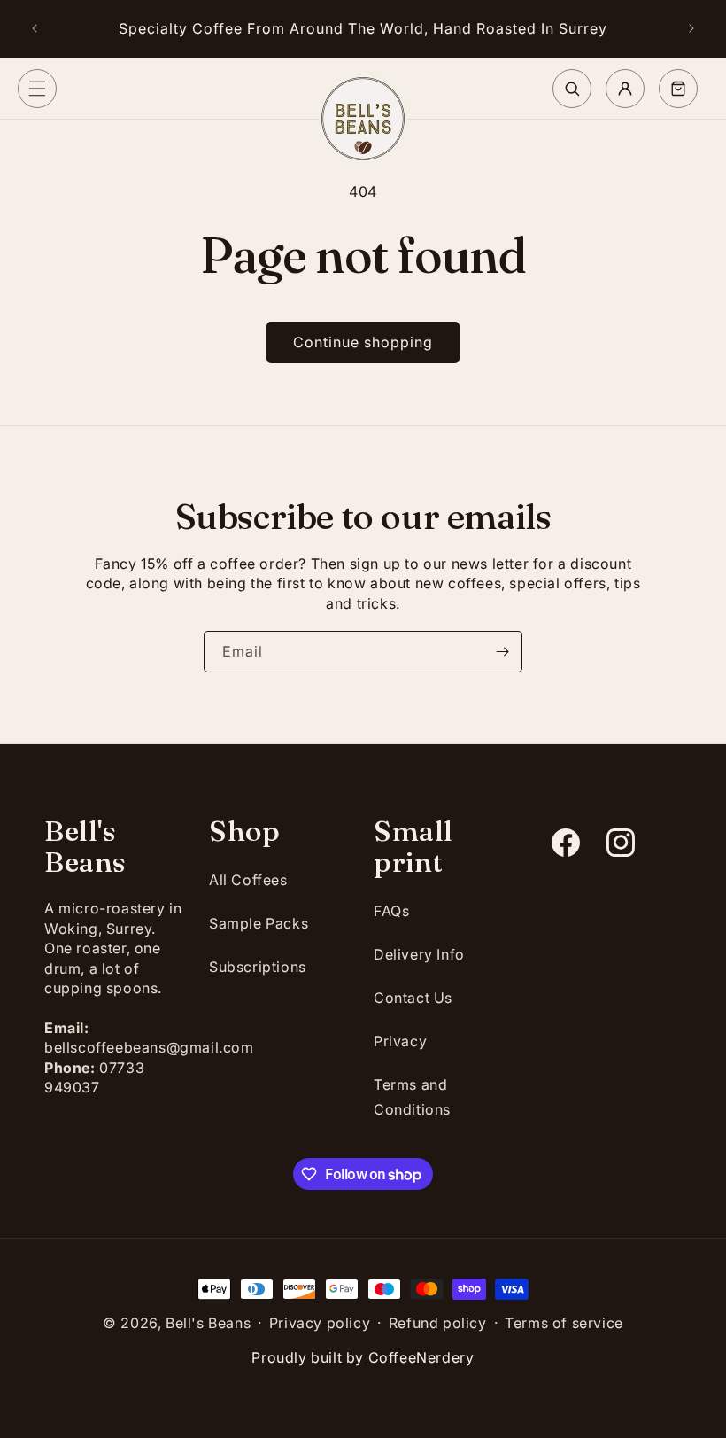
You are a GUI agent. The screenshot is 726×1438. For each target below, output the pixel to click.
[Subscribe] (502, 651)
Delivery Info (419, 954)
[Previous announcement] (34, 28)
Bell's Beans (208, 1323)
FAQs (391, 911)
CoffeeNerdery (421, 1357)
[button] (37, 88)
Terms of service (564, 1323)
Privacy (400, 1041)
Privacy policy (319, 1323)
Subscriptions (257, 967)
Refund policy (438, 1323)
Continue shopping (363, 342)
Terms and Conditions (412, 1097)
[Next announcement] (691, 28)
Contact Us (413, 998)
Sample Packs (258, 923)
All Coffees (248, 880)
